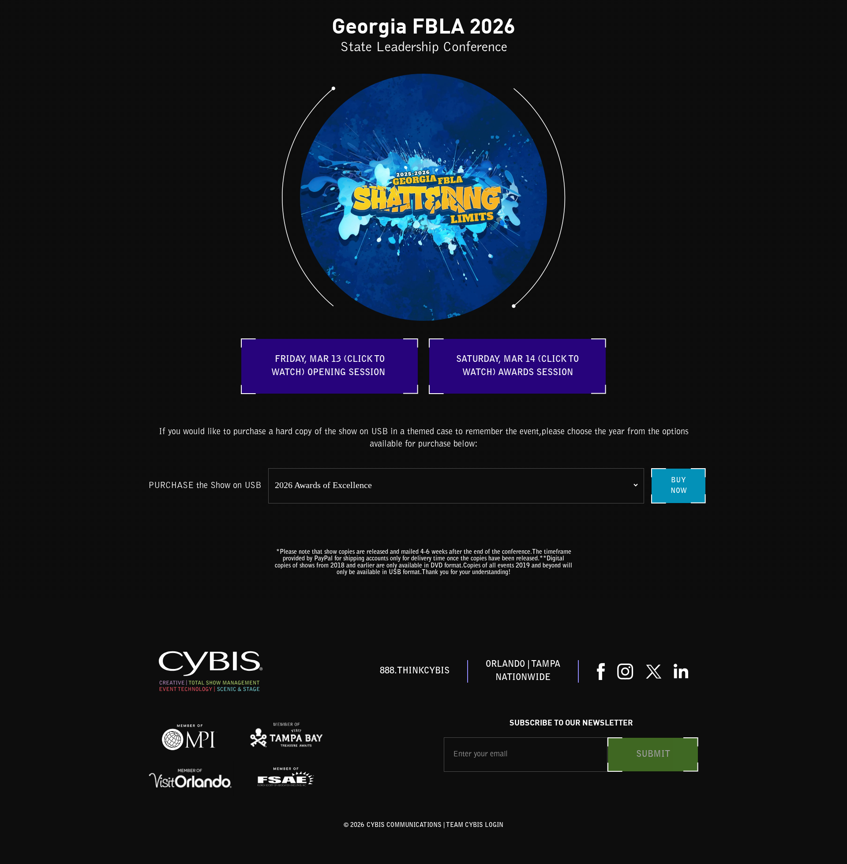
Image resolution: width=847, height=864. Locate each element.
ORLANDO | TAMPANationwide (523, 671)
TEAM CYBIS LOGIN (474, 826)
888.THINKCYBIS (415, 671)
